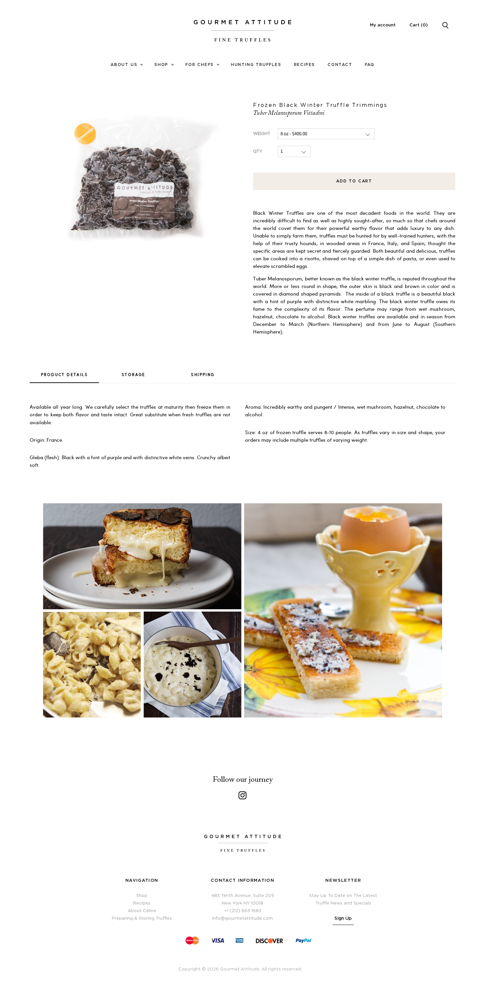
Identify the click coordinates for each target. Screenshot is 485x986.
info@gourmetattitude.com (242, 918)
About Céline (142, 911)
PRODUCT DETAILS (64, 374)
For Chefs (200, 65)
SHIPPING (202, 374)
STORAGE (134, 374)
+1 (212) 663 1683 (242, 911)
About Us (125, 65)
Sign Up (343, 918)
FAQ (369, 65)
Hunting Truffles (256, 65)
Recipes (304, 65)
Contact (340, 65)
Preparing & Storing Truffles (142, 918)
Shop (162, 65)
